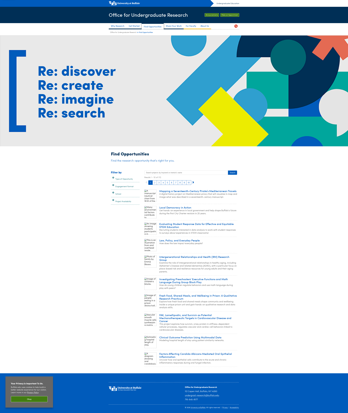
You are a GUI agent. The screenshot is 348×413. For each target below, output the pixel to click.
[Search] (236, 26)
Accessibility (234, 408)
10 (189, 183)
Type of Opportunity (124, 179)
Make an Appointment (229, 15)
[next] (193, 182)
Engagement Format (124, 187)
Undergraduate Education (227, 3)
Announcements (212, 15)
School (118, 194)
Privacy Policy (33, 393)
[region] (29, 392)
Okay (29, 399)
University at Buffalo (198, 408)
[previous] (146, 182)
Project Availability (123, 201)
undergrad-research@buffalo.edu (202, 396)
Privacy (225, 408)
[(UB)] (161, 4)
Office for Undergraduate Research (148, 14)
